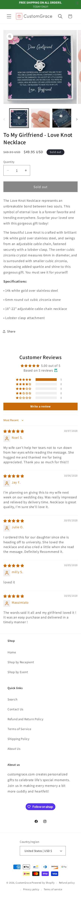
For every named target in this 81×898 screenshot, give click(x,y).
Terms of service (53, 889)
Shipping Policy (19, 739)
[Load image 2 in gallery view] (40, 118)
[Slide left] (4, 119)
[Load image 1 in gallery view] (19, 118)
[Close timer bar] (77, 3)
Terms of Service (19, 729)
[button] (9, 16)
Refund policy (67, 882)
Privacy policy (31, 889)
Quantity (9, 162)
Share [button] (11, 331)
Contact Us (15, 709)
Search (12, 699)
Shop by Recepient (21, 662)
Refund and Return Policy (25, 719)
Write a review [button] (40, 406)
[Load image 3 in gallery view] (61, 118)
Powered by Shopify (43, 883)
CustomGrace (23, 883)
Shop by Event (18, 672)
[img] (13, 431)
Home (12, 652)
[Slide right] (77, 119)
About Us (14, 749)
